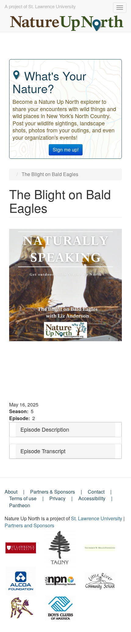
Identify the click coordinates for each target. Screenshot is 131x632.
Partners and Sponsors (29, 525)
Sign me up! (66, 149)
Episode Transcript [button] (43, 451)
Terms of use (23, 498)
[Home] (67, 21)
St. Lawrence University (96, 518)
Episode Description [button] (44, 429)
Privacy (57, 498)
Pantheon (19, 505)
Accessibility (91, 498)
